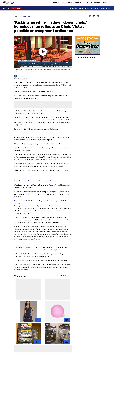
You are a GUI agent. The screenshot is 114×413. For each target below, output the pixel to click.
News (16, 16)
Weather (78, 3)
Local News (27, 16)
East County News (105, 8)
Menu (55, 3)
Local (63, 3)
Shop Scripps (95, 3)
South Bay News (73, 8)
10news (9, 8)
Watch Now (105, 3)
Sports (86, 3)
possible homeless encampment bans (43, 85)
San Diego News (95, 8)
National (70, 3)
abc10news (4, 8)
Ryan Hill (22, 76)
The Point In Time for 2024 (23, 201)
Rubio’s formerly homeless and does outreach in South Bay (37, 181)
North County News (84, 8)
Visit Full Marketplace (64, 276)
